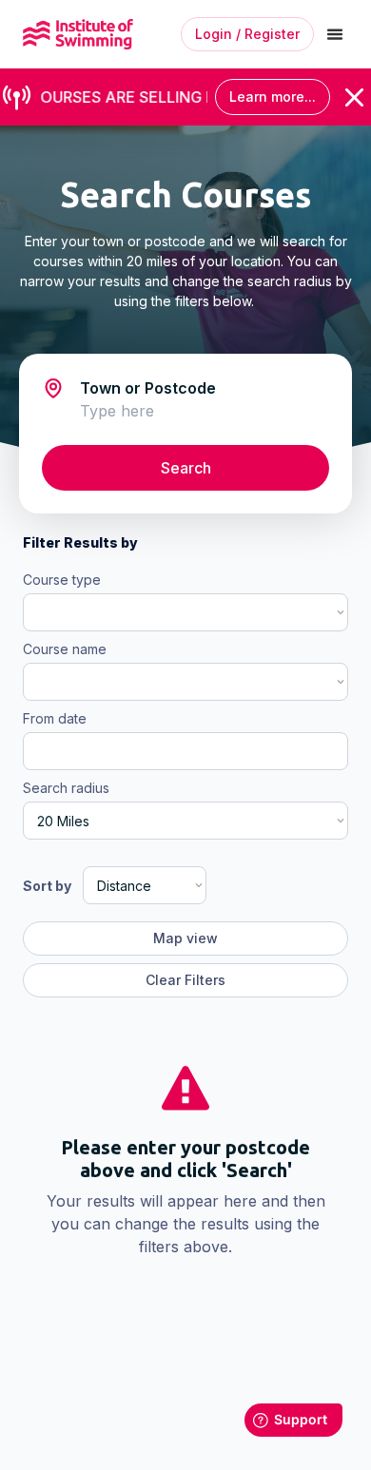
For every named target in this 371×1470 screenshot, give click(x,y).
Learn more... (272, 96)
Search (186, 467)
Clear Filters (185, 980)
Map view (185, 938)
